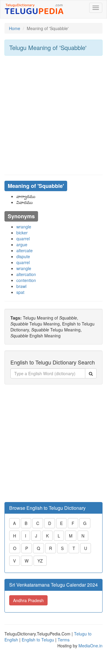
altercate (24, 250)
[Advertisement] (53, 115)
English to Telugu (38, 640)
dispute (23, 256)
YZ (40, 561)
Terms (64, 640)
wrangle (23, 227)
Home (14, 28)
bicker (22, 233)
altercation (26, 274)
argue (21, 244)
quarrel (23, 238)
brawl (21, 286)
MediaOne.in (90, 646)
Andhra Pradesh (28, 600)
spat (20, 292)
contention (26, 280)
